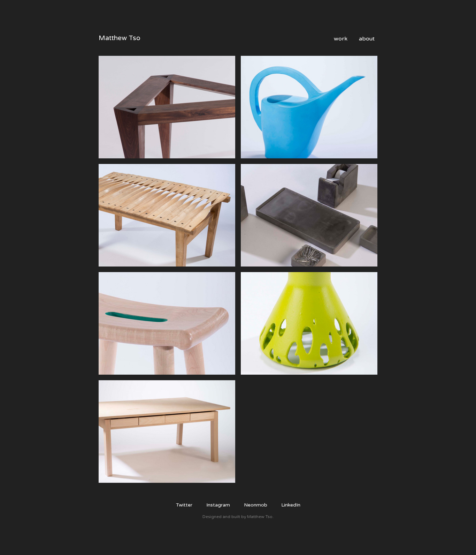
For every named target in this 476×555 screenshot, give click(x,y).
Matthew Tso (119, 38)
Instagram (218, 505)
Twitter (184, 505)
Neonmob (255, 505)
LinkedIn (290, 505)
